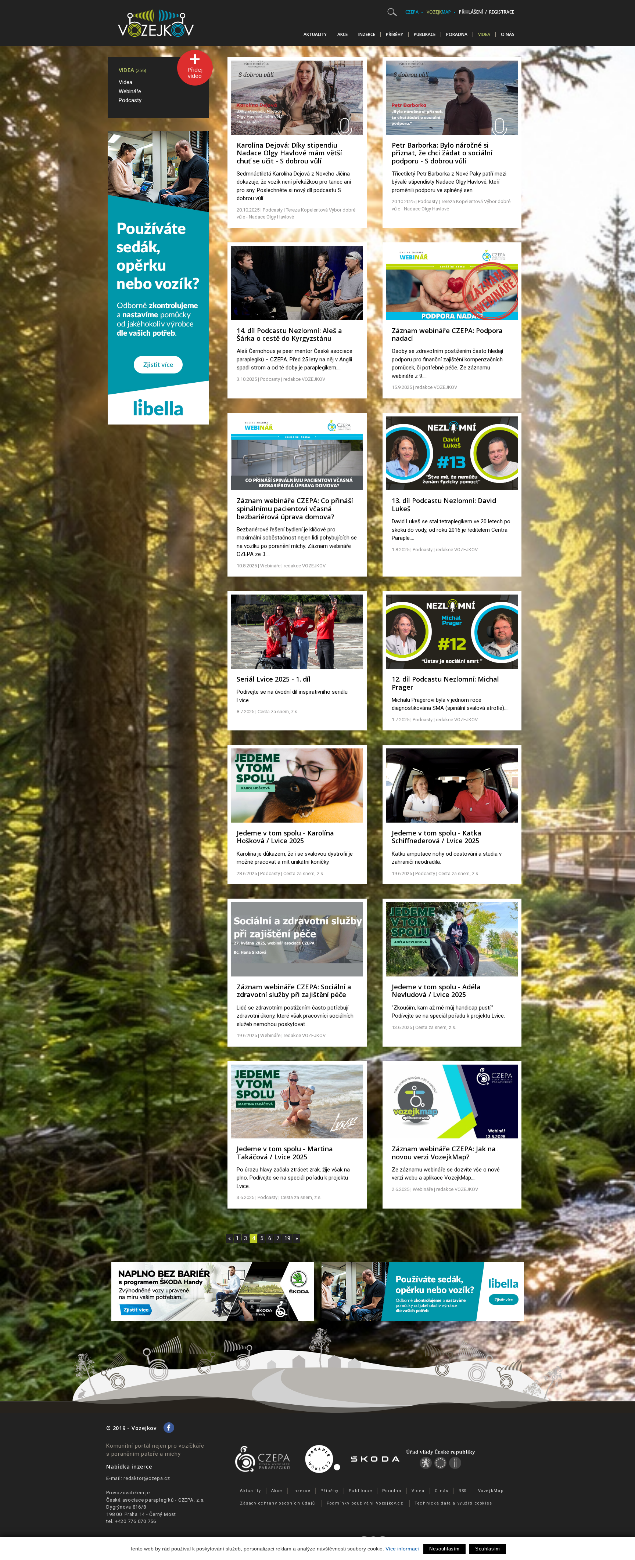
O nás (507, 34)
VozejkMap (491, 1490)
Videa (484, 34)
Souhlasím (487, 1549)
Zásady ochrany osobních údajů (277, 1503)
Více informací (402, 1549)
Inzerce (366, 34)
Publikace (424, 34)
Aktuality (315, 34)
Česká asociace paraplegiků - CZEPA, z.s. (155, 1500)
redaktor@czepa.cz (146, 1478)
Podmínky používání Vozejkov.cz (365, 1503)
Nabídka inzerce (129, 1466)
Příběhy (394, 34)
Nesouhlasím (444, 1549)
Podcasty (130, 100)
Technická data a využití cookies (453, 1503)
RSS (463, 1490)
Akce (342, 34)
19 (287, 1238)
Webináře (130, 91)
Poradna (456, 34)
